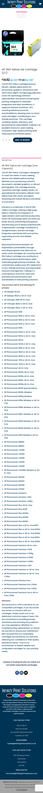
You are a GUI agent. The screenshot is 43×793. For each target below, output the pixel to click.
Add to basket (22, 140)
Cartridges (21, 12)
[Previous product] (23, 16)
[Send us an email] (26, 673)
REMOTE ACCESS (10, 782)
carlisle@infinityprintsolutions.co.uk (21, 743)
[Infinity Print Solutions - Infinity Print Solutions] (21, 4)
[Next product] (19, 16)
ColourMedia (21, 790)
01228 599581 (21, 740)
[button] (3, 4)
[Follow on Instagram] (21, 673)
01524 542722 (21, 770)
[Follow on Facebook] (17, 673)
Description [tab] (7, 160)
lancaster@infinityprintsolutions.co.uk (21, 773)
